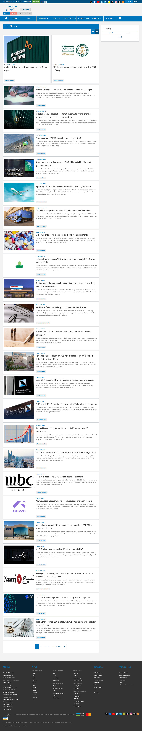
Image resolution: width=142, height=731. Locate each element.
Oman (34, 685)
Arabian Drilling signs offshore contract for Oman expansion (25, 69)
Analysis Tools (69, 18)
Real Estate (76, 688)
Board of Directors (41, 492)
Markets (15, 18)
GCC (54, 673)
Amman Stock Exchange (9, 692)
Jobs (52, 722)
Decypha (42, 722)
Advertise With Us (34, 722)
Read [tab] (111, 33)
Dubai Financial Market (9, 677)
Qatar (34, 682)
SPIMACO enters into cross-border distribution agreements (62, 235)
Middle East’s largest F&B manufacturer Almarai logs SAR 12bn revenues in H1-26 (64, 527)
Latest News (56, 690)
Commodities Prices (8, 706)
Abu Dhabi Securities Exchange (11, 680)
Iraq (34, 700)
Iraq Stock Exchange (8, 702)
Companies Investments (43, 323)
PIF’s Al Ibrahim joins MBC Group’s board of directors (59, 477)
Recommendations (78, 680)
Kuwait (34, 687)
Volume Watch (122, 680)
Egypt (34, 673)
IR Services (47, 722)
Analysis (76, 675)
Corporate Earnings (98, 680)
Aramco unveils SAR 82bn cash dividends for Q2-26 (58, 138)
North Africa (56, 678)
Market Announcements (59, 693)
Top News (55, 686)
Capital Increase (98, 687)
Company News (41, 105)
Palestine (35, 697)
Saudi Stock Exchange (8, 673)
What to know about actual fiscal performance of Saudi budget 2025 (66, 452)
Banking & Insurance (79, 686)
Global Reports (77, 706)
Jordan (34, 690)
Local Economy (77, 678)
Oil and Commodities (79, 701)
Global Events (77, 696)
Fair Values (96, 682)
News (29, 18)
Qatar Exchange (7, 685)
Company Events (98, 675)
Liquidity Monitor (123, 677)
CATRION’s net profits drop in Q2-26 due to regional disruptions (63, 211)
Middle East (56, 680)
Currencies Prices (7, 709)
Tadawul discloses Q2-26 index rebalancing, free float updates (63, 597)
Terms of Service (7, 722)
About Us (20, 722)
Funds (55, 18)
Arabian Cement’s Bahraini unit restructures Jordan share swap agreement (63, 333)
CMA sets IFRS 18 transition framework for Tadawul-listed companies (66, 404)
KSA (34, 675)
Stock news (76, 673)
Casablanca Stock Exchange (10, 694)
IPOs (95, 689)
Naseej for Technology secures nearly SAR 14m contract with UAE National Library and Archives (65, 575)
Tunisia (34, 695)
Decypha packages (59, 722)
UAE (34, 678)
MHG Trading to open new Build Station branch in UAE (59, 549)
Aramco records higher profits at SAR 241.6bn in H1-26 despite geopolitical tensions (64, 164)
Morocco (35, 692)
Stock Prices (97, 677)
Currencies (76, 703)
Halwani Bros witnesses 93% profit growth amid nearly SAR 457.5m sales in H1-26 (66, 260)
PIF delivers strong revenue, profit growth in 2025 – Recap (74, 69)
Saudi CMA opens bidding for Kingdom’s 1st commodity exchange (65, 380)
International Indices (8, 704)
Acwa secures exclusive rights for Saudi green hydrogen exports (64, 501)
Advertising (27, 1)
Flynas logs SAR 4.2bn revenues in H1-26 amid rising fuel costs (63, 186)
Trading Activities (41, 419)
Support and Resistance (124, 675)
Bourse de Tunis (7, 697)
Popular (55, 695)
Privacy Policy (68, 722)
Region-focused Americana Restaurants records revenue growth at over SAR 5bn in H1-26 (65, 285)
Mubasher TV (96, 18)
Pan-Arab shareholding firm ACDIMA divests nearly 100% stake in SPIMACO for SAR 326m (64, 357)
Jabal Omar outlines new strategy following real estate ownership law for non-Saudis (66, 623)
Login (128, 1)
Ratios (120, 682)
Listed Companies (98, 673)
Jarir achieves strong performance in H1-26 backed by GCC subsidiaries (62, 430)
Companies (42, 18)
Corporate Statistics (123, 673)
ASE (5, 13)
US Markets (76, 698)
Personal (109, 18)
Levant (54, 675)
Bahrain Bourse (7, 682)
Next (58, 647)
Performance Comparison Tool (126, 685)
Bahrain (34, 680)
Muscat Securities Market (9, 687)
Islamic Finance (83, 18)
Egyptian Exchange (8, 675)
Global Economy (9, 80)
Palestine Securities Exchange (10, 699)
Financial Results (41, 202)
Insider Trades (97, 685)
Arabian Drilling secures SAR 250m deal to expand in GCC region (64, 90)
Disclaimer (14, 722)
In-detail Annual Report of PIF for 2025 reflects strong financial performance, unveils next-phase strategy (63, 115)
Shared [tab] (129, 33)
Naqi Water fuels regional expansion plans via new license (61, 307)
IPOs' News (96, 693)
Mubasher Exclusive (58, 688)
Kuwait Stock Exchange (9, 689)
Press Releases (57, 698)
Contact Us (17, 1)
